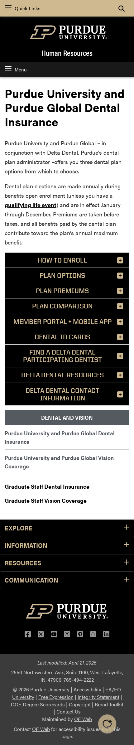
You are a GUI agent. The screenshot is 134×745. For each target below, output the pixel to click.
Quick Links (28, 8)
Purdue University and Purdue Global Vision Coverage (59, 462)
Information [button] (26, 545)
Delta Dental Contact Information (62, 394)
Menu (20, 69)
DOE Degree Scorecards (38, 704)
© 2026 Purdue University (41, 689)
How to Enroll (62, 260)
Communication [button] (31, 580)
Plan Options (62, 275)
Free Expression (56, 696)
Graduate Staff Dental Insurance (47, 486)
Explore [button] (18, 528)
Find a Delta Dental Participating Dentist (62, 355)
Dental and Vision (67, 417)
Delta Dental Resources (62, 375)
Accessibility (87, 689)
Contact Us (68, 711)
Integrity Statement (98, 696)
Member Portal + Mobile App (62, 321)
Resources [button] (23, 563)
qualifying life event (30, 205)
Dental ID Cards (62, 337)
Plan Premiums (62, 290)
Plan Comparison (62, 306)
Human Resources (67, 52)
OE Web (83, 719)
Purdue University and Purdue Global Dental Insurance (60, 437)
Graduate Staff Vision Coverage (46, 500)
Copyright (80, 704)
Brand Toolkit (109, 704)
